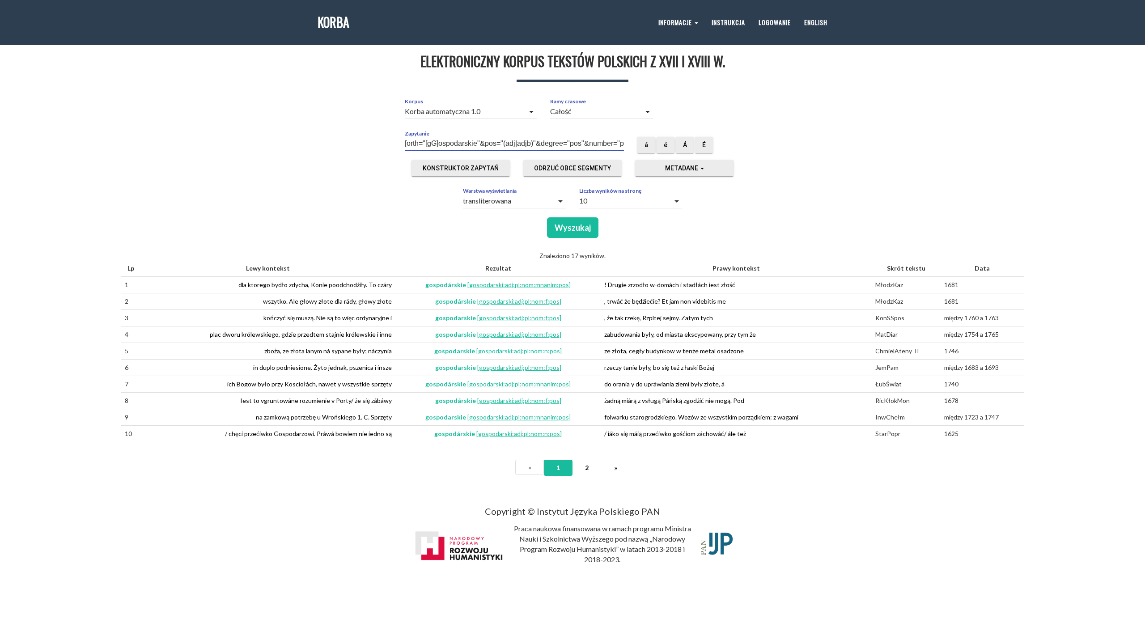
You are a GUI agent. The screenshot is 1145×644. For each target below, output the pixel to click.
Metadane (682, 168)
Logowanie (775, 22)
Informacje (676, 22)
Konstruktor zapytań (461, 168)
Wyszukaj (573, 228)
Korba (333, 22)
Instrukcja (728, 22)
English (815, 22)
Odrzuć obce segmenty (572, 168)
